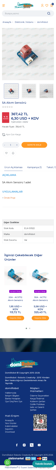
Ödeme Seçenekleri (39, 395)
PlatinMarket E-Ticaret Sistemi (20, 467)
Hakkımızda (10, 393)
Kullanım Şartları (37, 401)
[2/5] (4, 107)
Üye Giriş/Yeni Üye (13, 401)
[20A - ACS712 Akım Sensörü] (15, 275)
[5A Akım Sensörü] (28, 54)
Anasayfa (9, 420)
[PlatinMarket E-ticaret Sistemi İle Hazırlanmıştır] (16, 458)
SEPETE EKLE (34, 145)
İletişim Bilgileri (12, 395)
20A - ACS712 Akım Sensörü (15, 299)
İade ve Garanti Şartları (37, 408)
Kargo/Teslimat (37, 398)
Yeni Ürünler (10, 423)
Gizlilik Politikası (37, 404)
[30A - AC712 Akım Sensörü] (40, 275)
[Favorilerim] (47, 5)
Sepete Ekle (15, 318)
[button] (26, 328)
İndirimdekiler (11, 426)
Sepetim (9, 429)
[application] (43, 464)
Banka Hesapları (12, 398)
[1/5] (3, 107)
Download (10, 432)
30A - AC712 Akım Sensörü (40, 299)
